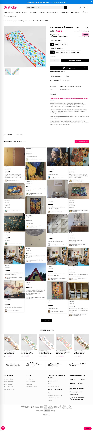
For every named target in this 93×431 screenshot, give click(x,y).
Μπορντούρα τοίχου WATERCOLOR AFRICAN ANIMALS (27, 353)
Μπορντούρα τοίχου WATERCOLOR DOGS (79, 352)
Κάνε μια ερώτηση (57, 76)
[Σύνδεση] (80, 7)
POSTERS (63, 2)
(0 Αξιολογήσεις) (85, 31)
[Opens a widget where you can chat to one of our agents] (88, 428)
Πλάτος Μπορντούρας (57, 48)
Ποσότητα (52, 56)
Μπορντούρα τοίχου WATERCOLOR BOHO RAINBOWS (9, 353)
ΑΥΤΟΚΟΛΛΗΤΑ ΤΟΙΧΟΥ (54, 2)
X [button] (91, 1)
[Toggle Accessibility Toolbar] (3, 428)
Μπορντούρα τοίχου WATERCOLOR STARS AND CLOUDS (45, 353)
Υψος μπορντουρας (56, 40)
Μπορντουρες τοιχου (12, 21)
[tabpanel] (46, 231)
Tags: (51, 89)
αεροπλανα (63, 89)
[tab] (8, 134)
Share (67, 76)
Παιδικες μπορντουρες (25, 21)
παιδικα (68, 89)
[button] (87, 27)
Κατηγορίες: (53, 86)
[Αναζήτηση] (65, 7)
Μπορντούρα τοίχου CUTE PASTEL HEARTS (63, 352)
